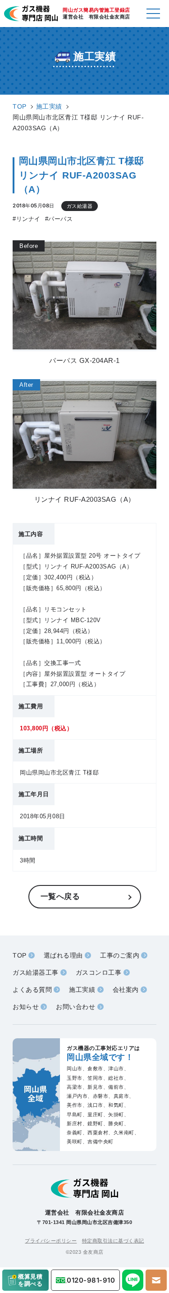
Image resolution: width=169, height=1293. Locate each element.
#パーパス (59, 219)
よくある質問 (32, 989)
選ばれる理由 (63, 955)
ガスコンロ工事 (99, 972)
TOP (20, 955)
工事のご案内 (119, 955)
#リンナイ (27, 219)
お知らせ (26, 1006)
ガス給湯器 (80, 206)
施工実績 (82, 989)
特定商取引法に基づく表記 (113, 1240)
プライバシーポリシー (51, 1240)
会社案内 (126, 989)
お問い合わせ (75, 1006)
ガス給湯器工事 (36, 972)
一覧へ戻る (60, 896)
